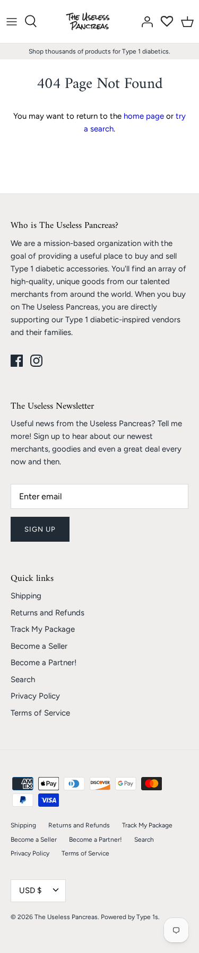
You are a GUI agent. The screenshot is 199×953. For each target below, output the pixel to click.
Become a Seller (39, 646)
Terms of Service (40, 713)
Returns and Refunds (47, 612)
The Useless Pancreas (66, 917)
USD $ (30, 890)
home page (144, 116)
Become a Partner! (43, 662)
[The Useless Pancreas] (89, 21)
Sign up (40, 529)
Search (23, 679)
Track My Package (43, 629)
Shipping (26, 596)
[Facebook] (17, 361)
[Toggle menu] (11, 21)
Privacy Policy (35, 696)
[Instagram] (36, 361)
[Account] (144, 21)
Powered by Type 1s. (130, 917)
